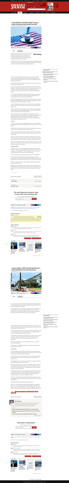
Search (44, 9)
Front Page (14, 12)
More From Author (38, 181)
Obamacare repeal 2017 (36, 207)
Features (47, 12)
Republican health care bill (21, 208)
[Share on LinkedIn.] (38, 47)
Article (14, 50)
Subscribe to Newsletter (21, 47)
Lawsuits (17, 391)
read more (34, 232)
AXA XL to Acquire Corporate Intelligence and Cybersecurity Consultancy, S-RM (49, 77)
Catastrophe (22, 391)
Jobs (42, 12)
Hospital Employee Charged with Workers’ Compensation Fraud (22, 250)
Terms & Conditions (40, 481)
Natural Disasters (30, 391)
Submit (34, 198)
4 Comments (20, 296)
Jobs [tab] (31, 7)
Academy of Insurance (35, 0)
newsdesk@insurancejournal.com (23, 210)
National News (16, 207)
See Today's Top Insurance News (35, 479)
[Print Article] (40, 47)
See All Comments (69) (36, 238)
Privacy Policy (35, 481)
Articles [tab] (28, 7)
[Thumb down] (40, 218)
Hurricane (13, 392)
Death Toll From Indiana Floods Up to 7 (34, 5)
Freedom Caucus (30, 207)
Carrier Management (43, 0)
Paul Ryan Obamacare (14, 208)
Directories (37, 12)
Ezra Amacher (14, 271)
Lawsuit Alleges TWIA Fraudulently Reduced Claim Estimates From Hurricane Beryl (50, 74)
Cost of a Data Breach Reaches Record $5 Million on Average (50, 327)
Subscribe (55, 5)
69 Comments (20, 50)
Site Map (44, 481)
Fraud (36, 391)
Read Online (55, 3)
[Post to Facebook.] (34, 47)
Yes (36, 176)
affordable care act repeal (24, 207)
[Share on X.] (36, 47)
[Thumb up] (37, 218)
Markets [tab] (34, 7)
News (20, 12)
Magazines (25, 12)
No (39, 176)
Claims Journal (20, 0)
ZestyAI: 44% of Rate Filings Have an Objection (35, 3)
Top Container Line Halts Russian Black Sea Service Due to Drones (38, 251)
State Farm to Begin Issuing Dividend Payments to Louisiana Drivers (25, 409)
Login (55, 6)
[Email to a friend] (32, 47)
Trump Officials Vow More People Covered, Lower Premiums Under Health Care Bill (50, 72)
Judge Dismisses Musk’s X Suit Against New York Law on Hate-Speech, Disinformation (14, 251)
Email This (14, 47)
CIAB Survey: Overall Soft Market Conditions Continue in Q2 (49, 325)
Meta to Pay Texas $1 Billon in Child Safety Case (30, 250)
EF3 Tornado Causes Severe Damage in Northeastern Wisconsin (24, 414)
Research (31, 12)
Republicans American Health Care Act (30, 208)
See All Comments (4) (37, 456)
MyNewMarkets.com (14, 0)
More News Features (36, 255)
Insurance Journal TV (27, 0)
